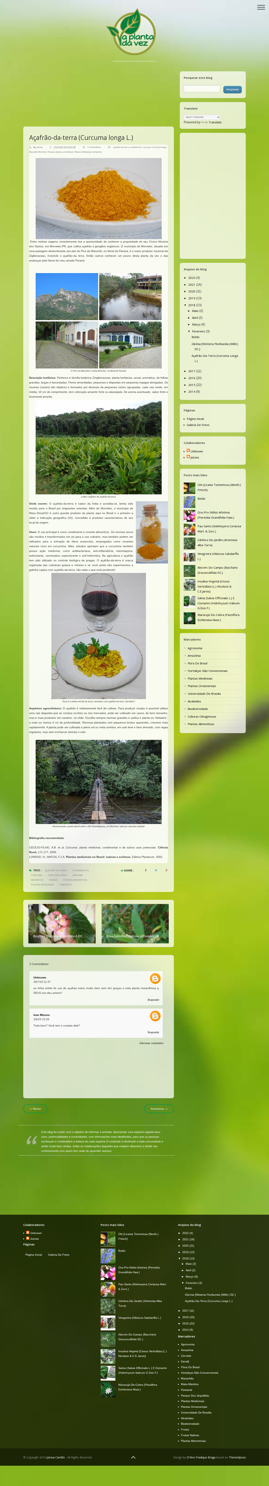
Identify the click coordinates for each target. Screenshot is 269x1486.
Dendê (185, 1361)
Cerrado (186, 1355)
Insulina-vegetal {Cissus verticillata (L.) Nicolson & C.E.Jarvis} (215, 586)
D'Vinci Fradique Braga (201, 1457)
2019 (192, 298)
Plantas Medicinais (83, 152)
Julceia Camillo (55, 1457)
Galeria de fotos (198, 425)
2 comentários (94, 147)
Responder (153, 999)
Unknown (39, 977)
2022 (192, 278)
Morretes (42, 152)
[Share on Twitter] (156, 870)
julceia (40, 147)
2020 (192, 291)
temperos (97, 152)
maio (195, 311)
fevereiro (199, 331)
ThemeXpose (237, 1457)
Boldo (195, 337)
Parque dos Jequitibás (195, 1395)
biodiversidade (198, 709)
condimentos (136, 147)
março (196, 324)
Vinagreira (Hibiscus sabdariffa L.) (139, 1317)
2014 (192, 391)
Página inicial (195, 419)
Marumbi (33, 152)
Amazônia (194, 655)
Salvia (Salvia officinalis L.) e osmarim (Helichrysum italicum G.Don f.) (219, 603)
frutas (185, 1429)
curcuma (147, 147)
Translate (215, 122)
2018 (192, 305)
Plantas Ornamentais (202, 686)
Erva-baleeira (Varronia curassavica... (133, 936)
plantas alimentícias (201, 724)
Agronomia (195, 648)
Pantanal (186, 1389)
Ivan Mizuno (41, 1014)
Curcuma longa (159, 147)
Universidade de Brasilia (204, 694)
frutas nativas (190, 1435)
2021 (192, 284)
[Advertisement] (98, 89)
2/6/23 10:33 (41, 1019)
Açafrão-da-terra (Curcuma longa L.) (209, 1301)
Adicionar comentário (151, 1043)
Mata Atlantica (190, 1384)
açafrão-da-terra (121, 147)
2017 (192, 371)
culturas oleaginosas (202, 716)
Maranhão (187, 1378)
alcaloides (194, 701)
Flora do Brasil (197, 663)
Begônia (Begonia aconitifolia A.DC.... (59, 936)
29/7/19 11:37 (42, 981)
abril (195, 318)
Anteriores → (159, 1108)
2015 (192, 385)
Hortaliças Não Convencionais (208, 671)
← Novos (35, 1108)
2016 (192, 378)
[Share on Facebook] (145, 870)
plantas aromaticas (64, 152)
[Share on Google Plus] (167, 870)
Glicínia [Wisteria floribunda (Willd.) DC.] (210, 1294)
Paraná (51, 152)
